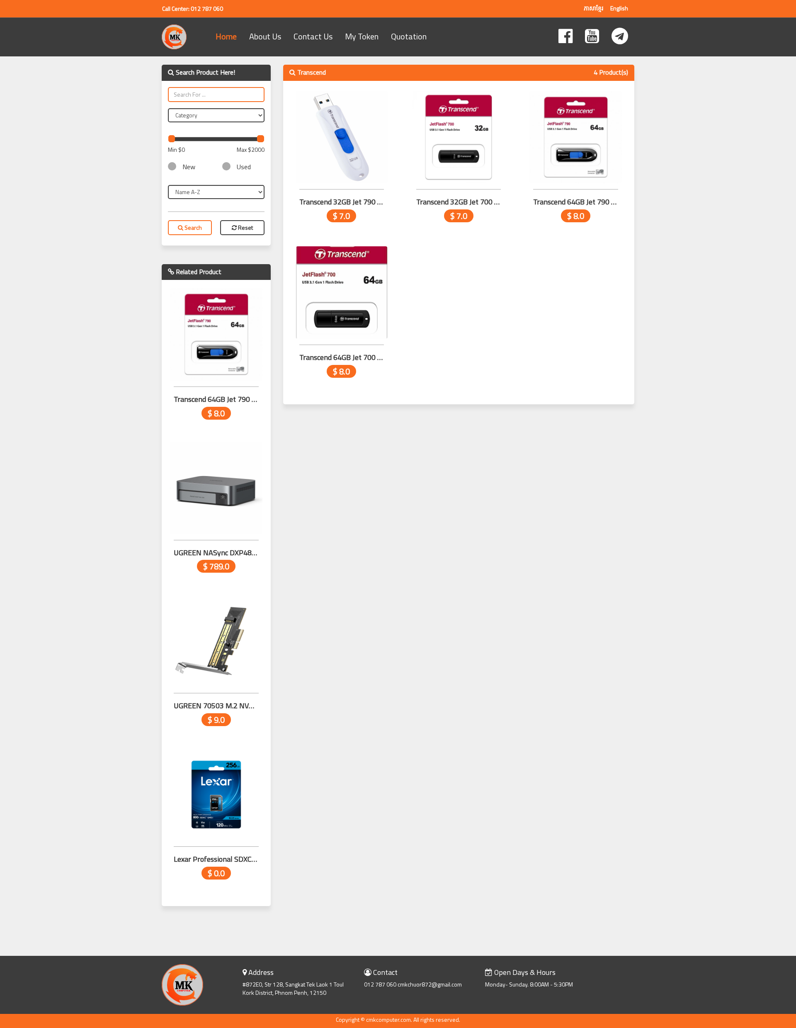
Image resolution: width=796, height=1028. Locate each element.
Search (192, 227)
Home (226, 36)
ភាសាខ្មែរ (593, 8)
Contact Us (313, 36)
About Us (265, 36)
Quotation (409, 36)
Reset (245, 227)
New (188, 167)
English (619, 8)
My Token (362, 36)
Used (244, 167)
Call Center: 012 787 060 (192, 8)
